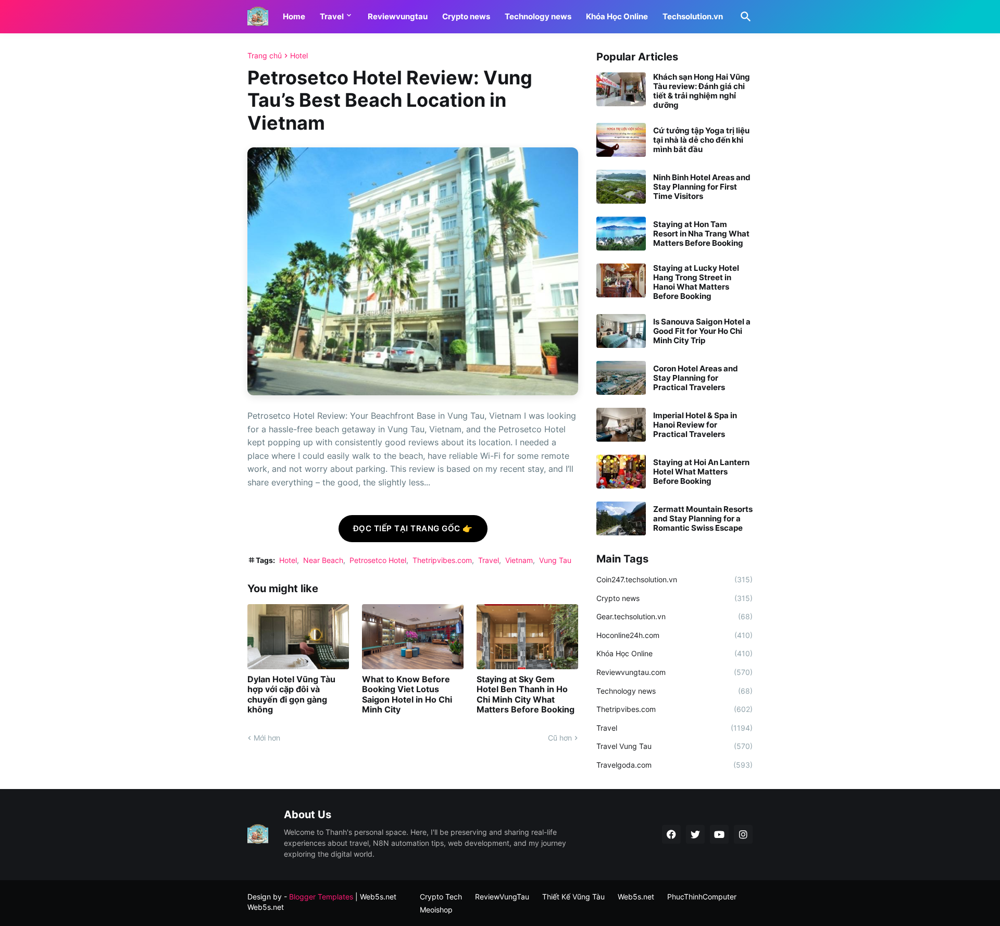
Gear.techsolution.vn (674, 616)
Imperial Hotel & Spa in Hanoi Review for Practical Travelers (695, 425)
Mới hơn (267, 737)
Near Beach (323, 560)
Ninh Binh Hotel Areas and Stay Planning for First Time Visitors (702, 187)
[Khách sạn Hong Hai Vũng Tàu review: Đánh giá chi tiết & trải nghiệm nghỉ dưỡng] (621, 89)
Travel (332, 16)
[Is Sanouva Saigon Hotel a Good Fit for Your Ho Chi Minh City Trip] (621, 331)
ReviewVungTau (502, 896)
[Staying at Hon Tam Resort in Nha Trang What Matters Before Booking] (621, 234)
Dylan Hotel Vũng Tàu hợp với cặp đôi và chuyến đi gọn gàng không (291, 694)
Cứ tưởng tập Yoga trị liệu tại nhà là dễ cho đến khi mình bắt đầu (701, 140)
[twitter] (695, 834)
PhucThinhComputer (701, 896)
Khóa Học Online (617, 16)
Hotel (299, 55)
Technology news (538, 16)
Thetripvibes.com (442, 560)
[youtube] (719, 834)
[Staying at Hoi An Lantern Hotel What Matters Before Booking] (621, 472)
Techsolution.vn (692, 16)
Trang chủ (264, 55)
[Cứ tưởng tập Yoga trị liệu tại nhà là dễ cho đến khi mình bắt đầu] (621, 140)
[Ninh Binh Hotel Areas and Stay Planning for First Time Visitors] (621, 187)
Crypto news (466, 16)
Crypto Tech (441, 896)
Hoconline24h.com (674, 635)
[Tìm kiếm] (744, 17)
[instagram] (743, 834)
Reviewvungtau (398, 16)
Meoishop (436, 909)
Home (294, 16)
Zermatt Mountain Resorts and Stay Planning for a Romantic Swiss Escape (703, 519)
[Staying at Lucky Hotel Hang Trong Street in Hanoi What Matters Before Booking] (621, 280)
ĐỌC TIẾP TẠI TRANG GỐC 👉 (413, 528)
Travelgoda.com (674, 764)
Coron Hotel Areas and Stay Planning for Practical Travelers (695, 378)
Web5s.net (265, 907)
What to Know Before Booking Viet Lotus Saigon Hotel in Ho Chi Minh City (407, 694)
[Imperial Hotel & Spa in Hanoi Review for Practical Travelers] (621, 425)
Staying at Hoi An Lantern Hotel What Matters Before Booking (701, 472)
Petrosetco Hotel (377, 560)
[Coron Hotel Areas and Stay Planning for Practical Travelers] (621, 378)
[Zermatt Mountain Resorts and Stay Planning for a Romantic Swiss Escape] (621, 518)
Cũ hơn (560, 737)
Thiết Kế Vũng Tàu (573, 896)
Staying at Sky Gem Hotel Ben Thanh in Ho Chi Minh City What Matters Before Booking (525, 694)
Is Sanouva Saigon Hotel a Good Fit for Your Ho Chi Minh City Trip (702, 331)
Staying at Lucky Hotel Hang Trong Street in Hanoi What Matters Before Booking (696, 282)
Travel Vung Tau (674, 746)
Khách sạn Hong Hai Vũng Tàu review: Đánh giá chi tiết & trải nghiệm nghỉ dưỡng (701, 91)
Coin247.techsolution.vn (674, 579)
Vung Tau (555, 560)
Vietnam (519, 560)
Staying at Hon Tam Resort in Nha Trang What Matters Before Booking (701, 234)
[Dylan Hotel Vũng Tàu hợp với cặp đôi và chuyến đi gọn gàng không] (298, 636)
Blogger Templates (321, 896)
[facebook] (671, 834)
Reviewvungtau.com (674, 672)
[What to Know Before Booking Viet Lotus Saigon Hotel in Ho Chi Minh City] (413, 636)
